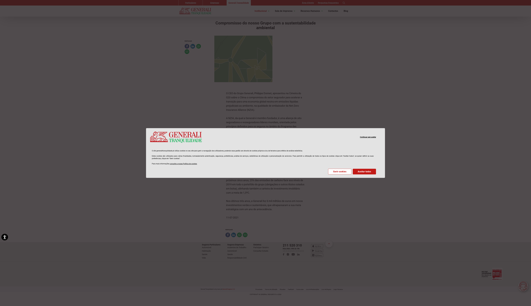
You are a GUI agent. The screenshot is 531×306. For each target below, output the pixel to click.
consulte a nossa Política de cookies (183, 164)
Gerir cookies (339, 171)
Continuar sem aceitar (368, 137)
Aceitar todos (364, 171)
